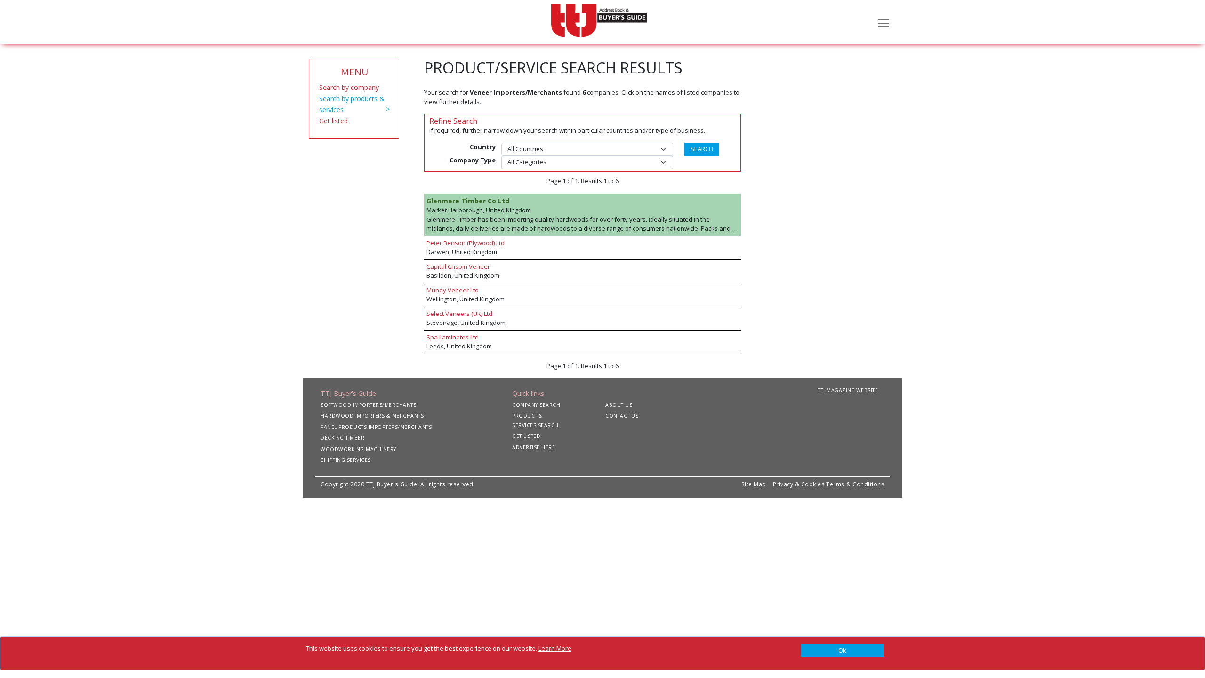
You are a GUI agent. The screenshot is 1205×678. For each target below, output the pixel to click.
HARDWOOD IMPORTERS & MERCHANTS (372, 415)
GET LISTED (526, 436)
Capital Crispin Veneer (458, 266)
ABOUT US (618, 405)
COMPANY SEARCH (536, 405)
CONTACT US (621, 415)
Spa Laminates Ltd (452, 337)
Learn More (554, 648)
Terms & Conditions (855, 484)
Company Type (473, 160)
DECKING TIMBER (342, 438)
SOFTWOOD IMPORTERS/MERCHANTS (368, 405)
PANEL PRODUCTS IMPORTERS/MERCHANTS (376, 427)
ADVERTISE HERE (533, 447)
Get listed (333, 120)
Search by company (349, 87)
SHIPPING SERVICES (346, 460)
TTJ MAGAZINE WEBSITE (848, 390)
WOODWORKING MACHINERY (358, 449)
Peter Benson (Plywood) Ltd (465, 243)
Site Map (753, 484)
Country (483, 147)
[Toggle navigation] (883, 22)
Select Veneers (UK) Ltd (459, 313)
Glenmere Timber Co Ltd (467, 200)
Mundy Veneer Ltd (452, 290)
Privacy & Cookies (799, 484)
